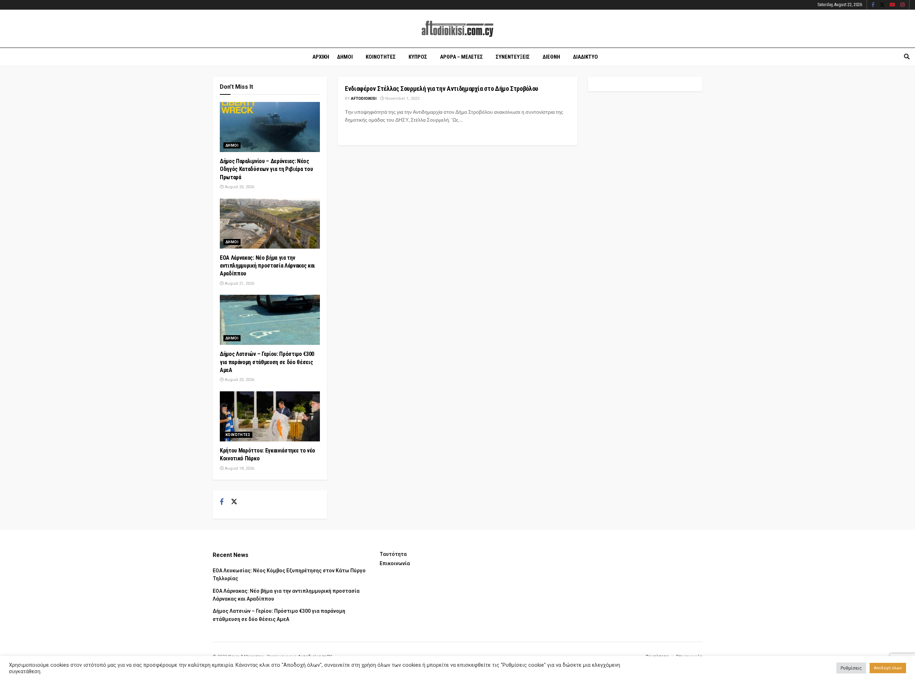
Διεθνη (551, 57)
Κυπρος (418, 57)
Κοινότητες (238, 435)
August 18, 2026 (239, 468)
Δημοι (345, 57)
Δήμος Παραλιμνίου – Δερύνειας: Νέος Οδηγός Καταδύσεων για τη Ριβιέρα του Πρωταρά (266, 169)
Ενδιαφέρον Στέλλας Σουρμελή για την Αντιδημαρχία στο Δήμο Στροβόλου (441, 88)
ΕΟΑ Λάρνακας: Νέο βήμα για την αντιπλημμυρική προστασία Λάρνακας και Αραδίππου (267, 265)
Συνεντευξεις (513, 57)
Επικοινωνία (395, 563)
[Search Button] (907, 57)
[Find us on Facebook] (873, 5)
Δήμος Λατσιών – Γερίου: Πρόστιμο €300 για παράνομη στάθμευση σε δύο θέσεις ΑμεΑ (267, 362)
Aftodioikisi (363, 98)
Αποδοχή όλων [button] (888, 668)
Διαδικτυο (585, 57)
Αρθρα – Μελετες (461, 57)
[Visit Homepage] (457, 29)
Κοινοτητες (381, 57)
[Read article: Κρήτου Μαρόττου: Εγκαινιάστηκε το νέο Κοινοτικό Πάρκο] (270, 416)
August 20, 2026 (239, 187)
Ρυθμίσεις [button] (851, 668)
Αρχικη (320, 57)
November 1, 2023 (401, 98)
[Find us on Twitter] (882, 5)
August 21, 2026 (239, 283)
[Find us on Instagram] (902, 5)
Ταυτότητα (393, 554)
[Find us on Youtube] (892, 5)
